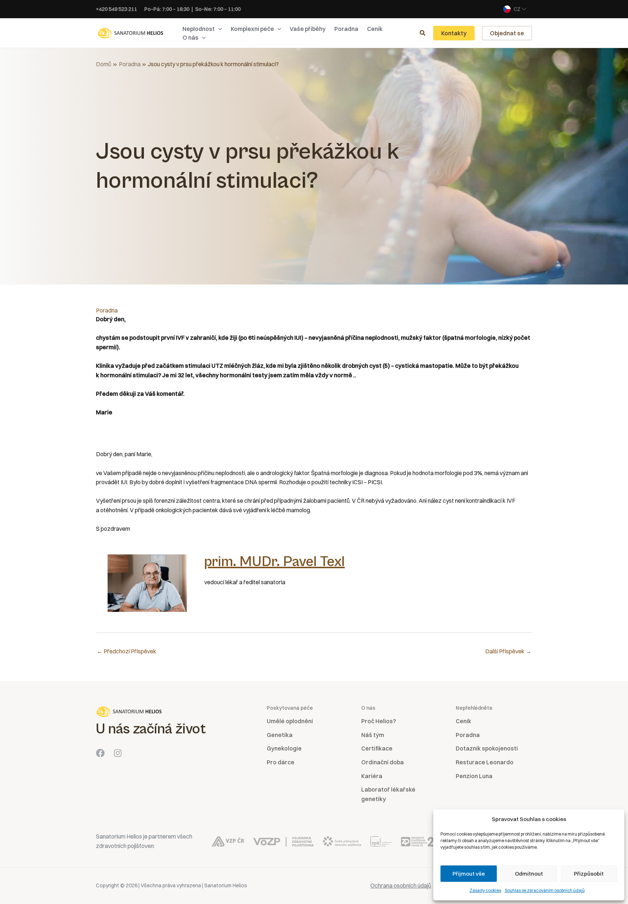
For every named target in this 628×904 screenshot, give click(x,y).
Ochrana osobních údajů (400, 885)
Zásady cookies (485, 890)
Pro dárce (280, 762)
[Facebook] (100, 753)
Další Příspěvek (508, 651)
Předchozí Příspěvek (126, 651)
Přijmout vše (468, 873)
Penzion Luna (474, 776)
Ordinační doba (382, 762)
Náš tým (372, 734)
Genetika (280, 734)
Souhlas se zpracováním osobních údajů (545, 890)
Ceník (463, 721)
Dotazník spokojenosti (487, 748)
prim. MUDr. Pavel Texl (274, 561)
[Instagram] (117, 753)
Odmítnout (529, 873)
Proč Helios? (378, 721)
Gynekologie (284, 748)
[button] (218, 28)
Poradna (107, 310)
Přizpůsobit (589, 873)
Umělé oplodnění (290, 721)
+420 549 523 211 (116, 9)
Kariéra (371, 776)
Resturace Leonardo (485, 762)
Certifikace (376, 748)
